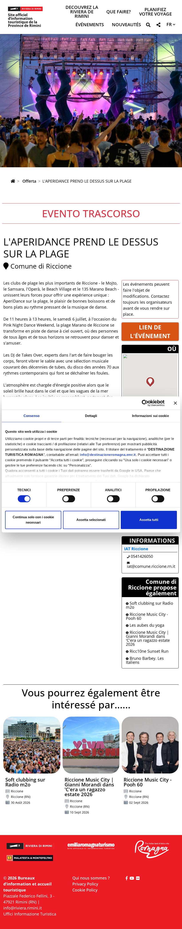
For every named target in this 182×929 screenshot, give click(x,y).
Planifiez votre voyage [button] (155, 12)
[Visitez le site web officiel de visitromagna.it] (152, 849)
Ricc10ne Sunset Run (148, 651)
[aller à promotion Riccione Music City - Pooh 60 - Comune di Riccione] (150, 745)
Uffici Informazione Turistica (29, 914)
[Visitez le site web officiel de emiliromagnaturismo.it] (91, 846)
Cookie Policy (84, 890)
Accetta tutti (148, 520)
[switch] (68, 498)
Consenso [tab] (32, 416)
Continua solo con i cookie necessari (33, 519)
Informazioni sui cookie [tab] (150, 416)
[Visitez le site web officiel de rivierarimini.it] (30, 844)
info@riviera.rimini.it (22, 908)
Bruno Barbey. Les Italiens (145, 660)
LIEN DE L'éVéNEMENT (150, 331)
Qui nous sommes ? (91, 878)
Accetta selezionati (91, 520)
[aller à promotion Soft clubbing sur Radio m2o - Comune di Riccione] (31, 745)
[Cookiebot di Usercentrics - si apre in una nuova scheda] (145, 403)
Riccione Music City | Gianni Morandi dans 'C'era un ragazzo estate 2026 (148, 638)
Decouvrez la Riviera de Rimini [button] (81, 12)
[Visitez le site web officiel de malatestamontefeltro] (30, 860)
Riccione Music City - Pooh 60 (147, 616)
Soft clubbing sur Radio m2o (149, 605)
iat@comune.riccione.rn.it (151, 566)
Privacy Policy (85, 884)
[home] (13, 181)
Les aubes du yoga (146, 625)
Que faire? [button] (118, 12)
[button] (148, 26)
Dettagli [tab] (91, 416)
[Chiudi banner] (175, 403)
